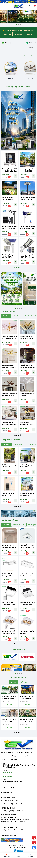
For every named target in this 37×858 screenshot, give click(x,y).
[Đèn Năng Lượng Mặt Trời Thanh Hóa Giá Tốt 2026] (9, 689)
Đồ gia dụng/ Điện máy (10, 520)
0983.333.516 (7, 772)
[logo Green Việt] (18, 744)
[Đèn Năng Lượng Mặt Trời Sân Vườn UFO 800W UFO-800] (9, 188)
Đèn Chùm (17, 316)
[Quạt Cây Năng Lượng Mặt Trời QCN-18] (9, 455)
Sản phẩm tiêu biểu (9, 311)
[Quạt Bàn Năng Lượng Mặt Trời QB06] (27, 484)
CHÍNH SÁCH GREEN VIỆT (9, 788)
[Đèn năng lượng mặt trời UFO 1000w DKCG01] (27, 159)
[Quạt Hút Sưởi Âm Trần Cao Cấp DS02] (9, 564)
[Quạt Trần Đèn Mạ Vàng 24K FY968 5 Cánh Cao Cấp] (9, 327)
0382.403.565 (7, 777)
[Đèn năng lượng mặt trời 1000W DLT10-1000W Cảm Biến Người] (27, 245)
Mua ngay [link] (7, 34)
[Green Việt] (18, 6)
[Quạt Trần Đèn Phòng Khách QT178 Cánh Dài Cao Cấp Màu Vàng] (27, 327)
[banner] (11, 288)
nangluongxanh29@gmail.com (12, 782)
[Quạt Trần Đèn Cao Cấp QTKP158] (27, 384)
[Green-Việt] (18, 16)
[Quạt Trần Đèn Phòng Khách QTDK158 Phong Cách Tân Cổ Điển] (27, 355)
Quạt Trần (6, 316)
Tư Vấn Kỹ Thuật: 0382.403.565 (13, 804)
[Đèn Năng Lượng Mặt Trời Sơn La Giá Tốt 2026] (27, 712)
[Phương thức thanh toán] (18, 840)
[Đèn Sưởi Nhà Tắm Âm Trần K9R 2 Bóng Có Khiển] (9, 621)
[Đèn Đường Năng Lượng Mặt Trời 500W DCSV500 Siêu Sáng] (9, 245)
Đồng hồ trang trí (18, 525)
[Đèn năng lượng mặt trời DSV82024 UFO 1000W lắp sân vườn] (27, 188)
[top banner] (18, 1)
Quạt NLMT (6, 444)
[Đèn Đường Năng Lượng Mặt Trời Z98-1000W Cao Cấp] (9, 216)
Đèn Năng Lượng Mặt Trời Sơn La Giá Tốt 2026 (27, 721)
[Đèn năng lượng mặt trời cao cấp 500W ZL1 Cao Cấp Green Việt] (9, 159)
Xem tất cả (17, 267)
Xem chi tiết (9, 704)
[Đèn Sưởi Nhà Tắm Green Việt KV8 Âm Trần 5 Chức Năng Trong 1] (9, 535)
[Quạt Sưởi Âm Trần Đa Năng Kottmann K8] (27, 564)
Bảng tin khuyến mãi (18, 677)
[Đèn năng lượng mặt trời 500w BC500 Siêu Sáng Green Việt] (27, 216)
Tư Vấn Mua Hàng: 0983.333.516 (13, 800)
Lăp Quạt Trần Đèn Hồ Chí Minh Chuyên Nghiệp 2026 (9, 721)
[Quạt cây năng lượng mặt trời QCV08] (9, 484)
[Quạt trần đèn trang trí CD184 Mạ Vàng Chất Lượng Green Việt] (9, 355)
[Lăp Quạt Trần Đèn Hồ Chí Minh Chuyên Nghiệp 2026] (9, 712)
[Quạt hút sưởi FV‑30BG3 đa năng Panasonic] (27, 593)
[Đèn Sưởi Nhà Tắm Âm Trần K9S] (27, 621)
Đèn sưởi (6, 525)
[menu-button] (2, 6)
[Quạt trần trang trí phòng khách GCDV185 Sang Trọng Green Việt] (9, 413)
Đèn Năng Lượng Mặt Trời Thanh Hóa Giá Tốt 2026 (9, 697)
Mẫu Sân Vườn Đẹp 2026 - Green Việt (26, 697)
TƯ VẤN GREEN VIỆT (7, 792)
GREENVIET (24, 847)
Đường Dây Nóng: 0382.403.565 (13, 811)
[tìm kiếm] (29, 6)
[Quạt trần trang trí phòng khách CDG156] (27, 413)
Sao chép (29, 34)
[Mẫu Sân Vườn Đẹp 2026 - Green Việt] (27, 689)
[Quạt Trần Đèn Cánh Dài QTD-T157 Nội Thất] (9, 384)
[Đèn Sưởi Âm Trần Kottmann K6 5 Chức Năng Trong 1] (9, 593)
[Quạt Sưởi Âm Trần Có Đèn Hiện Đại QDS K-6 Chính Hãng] (27, 535)
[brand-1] (10, 656)
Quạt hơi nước (19, 444)
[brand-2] (27, 657)
